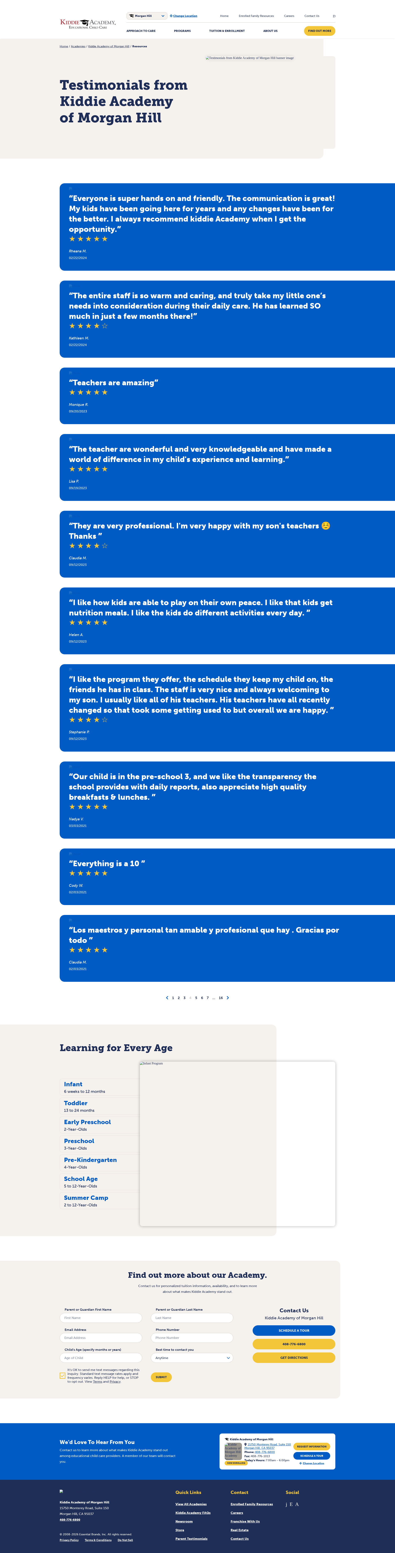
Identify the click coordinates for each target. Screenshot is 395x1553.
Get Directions (294, 1358)
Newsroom (184, 1521)
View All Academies (191, 1504)
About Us (270, 31)
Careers (289, 16)
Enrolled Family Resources (256, 16)
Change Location (185, 16)
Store (179, 1530)
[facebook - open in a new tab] (286, 1504)
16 (221, 998)
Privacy (115, 1382)
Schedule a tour (294, 1330)
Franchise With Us (245, 1521)
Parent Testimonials (191, 1539)
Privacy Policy (69, 1540)
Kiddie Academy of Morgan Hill (108, 46)
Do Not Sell (125, 1540)
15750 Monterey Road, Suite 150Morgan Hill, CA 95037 (267, 1446)
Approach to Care (141, 31)
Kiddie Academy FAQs (193, 1513)
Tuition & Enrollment (227, 31)
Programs (182, 31)
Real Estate (240, 1530)
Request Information (311, 1446)
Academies (78, 46)
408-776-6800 (294, 1344)
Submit (161, 1377)
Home (224, 16)
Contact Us (311, 16)
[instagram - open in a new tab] (297, 1504)
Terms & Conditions (98, 1540)
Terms (97, 1382)
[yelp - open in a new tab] (291, 1504)
